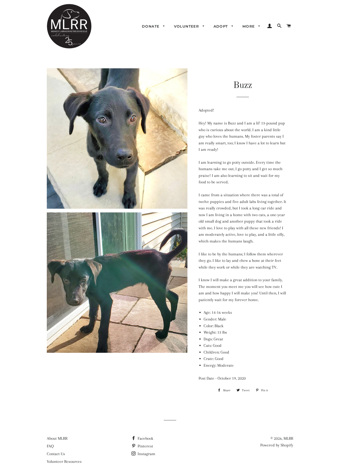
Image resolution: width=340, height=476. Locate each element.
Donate (151, 26)
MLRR (288, 438)
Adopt (221, 26)
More (249, 26)
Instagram (146, 453)
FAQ (50, 446)
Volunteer (187, 26)
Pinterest (145, 446)
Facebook (145, 438)
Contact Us (56, 453)
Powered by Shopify (276, 445)
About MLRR (57, 438)
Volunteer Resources (64, 461)
